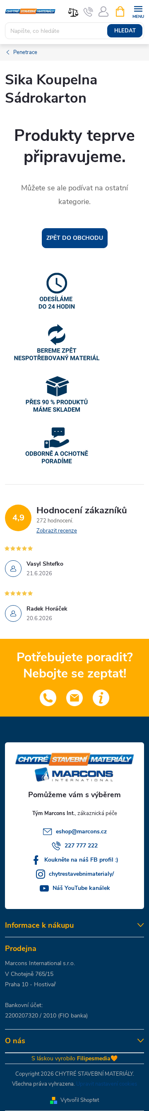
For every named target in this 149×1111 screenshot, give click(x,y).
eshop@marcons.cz (81, 831)
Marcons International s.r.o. (40, 963)
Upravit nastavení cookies (106, 1084)
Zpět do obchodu (74, 238)
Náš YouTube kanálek (81, 888)
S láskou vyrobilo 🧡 (74, 1058)
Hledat (125, 30)
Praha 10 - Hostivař (30, 984)
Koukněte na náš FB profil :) (81, 860)
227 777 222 (81, 846)
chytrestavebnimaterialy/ (81, 874)
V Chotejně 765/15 (29, 974)
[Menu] (138, 11)
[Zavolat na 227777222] (88, 11)
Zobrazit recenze (56, 531)
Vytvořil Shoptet (79, 1100)
